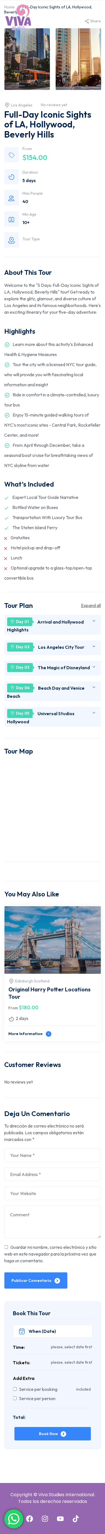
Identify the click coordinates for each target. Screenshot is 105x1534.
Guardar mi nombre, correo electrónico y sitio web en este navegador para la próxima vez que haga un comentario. (50, 1253)
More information (25, 1033)
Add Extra (23, 1378)
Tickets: (21, 1362)
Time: (19, 1347)
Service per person (37, 1398)
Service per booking (38, 1389)
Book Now (48, 1433)
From (13, 1008)
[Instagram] (45, 1519)
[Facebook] (29, 1519)
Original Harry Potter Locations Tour (49, 993)
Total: (19, 1417)
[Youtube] (60, 1519)
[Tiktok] (76, 1519)
